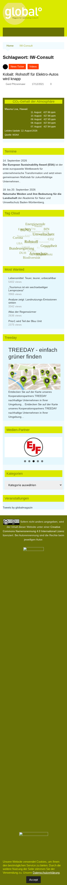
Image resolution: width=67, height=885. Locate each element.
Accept (33, 879)
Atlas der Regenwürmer (22, 311)
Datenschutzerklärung (46, 872)
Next (57, 446)
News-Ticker (17, 66)
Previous (9, 446)
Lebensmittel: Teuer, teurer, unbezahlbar (32, 278)
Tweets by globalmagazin (18, 507)
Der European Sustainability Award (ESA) (29, 164)
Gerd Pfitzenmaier (15, 84)
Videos (33, 66)
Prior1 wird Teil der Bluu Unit (25, 321)
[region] (33, 447)
